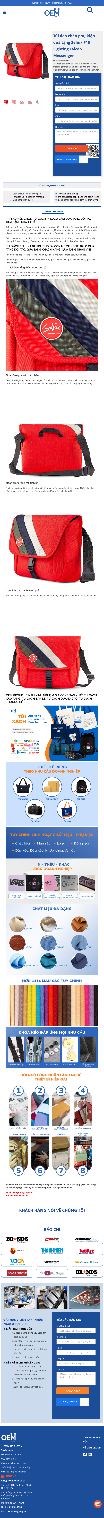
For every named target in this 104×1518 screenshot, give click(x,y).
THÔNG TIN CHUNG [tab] (53, 211)
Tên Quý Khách (62, 83)
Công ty (59, 116)
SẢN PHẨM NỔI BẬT (91, 1439)
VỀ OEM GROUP (92, 1447)
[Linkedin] (90, 1454)
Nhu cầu (59, 127)
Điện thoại (60, 94)
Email (57, 105)
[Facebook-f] (85, 1454)
